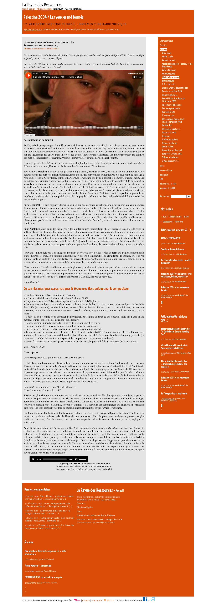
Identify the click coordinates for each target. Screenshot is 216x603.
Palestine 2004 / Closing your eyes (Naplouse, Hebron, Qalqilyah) (176, 275)
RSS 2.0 (110, 600)
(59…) (187, 230)
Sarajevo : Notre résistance (172, 249)
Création (163, 45)
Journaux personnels (171, 108)
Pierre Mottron (50, 571)
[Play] (33, 459)
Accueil (25, 9)
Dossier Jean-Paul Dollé (172, 91)
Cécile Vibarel (48, 559)
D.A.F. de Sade (168, 84)
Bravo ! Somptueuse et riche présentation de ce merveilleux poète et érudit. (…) (48, 505)
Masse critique (166, 170)
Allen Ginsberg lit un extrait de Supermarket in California (174, 346)
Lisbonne (166, 136)
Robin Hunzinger (71, 29)
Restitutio (164, 174)
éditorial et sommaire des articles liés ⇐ (41, 48)
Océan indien (167, 146)
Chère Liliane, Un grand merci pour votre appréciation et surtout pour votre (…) (49, 497)
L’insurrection (168, 115)
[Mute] (76, 459)
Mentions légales (85, 507)
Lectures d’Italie (169, 132)
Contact (86, 600)
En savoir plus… (109, 499)
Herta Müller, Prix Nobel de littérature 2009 (173, 100)
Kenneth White (168, 112)
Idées (162, 165)
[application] (59, 459)
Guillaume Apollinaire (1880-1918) (173, 399)
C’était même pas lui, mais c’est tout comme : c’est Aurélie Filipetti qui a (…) (49, 519)
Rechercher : (165, 196)
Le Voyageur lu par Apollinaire (174, 393)
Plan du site (96, 600)
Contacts (81, 503)
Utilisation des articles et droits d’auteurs (96, 515)
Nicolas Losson (50, 582)
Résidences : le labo (168, 183)
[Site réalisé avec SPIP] (77, 600)
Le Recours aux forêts (171, 129)
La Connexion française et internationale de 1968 (173, 120)
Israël (186, 216)
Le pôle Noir (167, 125)
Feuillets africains (170, 95)
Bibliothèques (168, 80)
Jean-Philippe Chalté (54, 29)
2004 (165, 216)
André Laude (167, 56)
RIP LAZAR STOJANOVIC (170, 238)
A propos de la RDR (167, 188)
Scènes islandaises (170, 157)
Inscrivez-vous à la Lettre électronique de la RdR (99, 519)
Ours (79, 511)
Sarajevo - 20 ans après (172, 153)
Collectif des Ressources (181, 372)
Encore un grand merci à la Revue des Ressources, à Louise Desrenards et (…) (49, 526)
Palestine (179, 221)
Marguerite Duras (169, 143)
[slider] (83, 459)
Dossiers (32, 9)
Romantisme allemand (172, 150)
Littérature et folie (170, 139)
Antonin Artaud (168, 60)
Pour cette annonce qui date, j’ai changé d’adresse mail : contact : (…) (47, 512)
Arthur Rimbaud (169, 70)
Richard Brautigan (180, 339)
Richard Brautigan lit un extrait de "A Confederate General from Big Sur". (175, 331)
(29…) (164, 320)
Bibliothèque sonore (44, 9)
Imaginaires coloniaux (171, 104)
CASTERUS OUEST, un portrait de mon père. (44, 577)
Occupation (168, 221)
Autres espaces (168, 73)
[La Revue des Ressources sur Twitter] (152, 600)
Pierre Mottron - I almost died (38, 565)
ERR (161, 179)
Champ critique (166, 40)
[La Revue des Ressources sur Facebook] (145, 600)
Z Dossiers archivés (170, 161)
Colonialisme (175, 216)
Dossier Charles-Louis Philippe (175, 87)
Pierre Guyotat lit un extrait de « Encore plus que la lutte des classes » (174, 364)
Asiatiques (166, 53)
